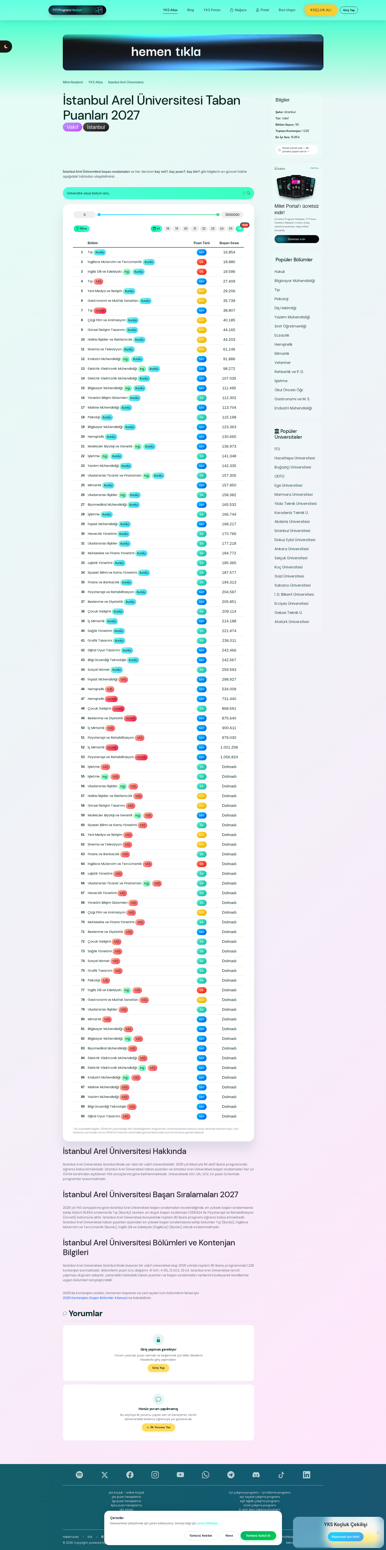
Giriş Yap (158, 1367)
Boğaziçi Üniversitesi (293, 467)
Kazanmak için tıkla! (346, 1536)
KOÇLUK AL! (320, 10)
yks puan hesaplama (126, 1497)
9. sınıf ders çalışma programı (259, 1510)
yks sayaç (126, 1510)
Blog (190, 10)
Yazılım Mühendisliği (292, 317)
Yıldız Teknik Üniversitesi (296, 503)
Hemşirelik (283, 344)
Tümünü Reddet (200, 1535)
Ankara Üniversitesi (292, 549)
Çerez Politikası (283, 1537)
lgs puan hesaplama (126, 1501)
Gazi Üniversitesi (289, 576)
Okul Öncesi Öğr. (289, 389)
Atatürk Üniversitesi (292, 621)
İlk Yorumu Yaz (160, 1427)
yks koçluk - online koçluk (126, 1493)
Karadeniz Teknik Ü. (291, 512)
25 (230, 228)
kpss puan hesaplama (126, 1505)
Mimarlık (282, 353)
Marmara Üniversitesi (294, 494)
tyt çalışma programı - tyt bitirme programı (259, 1493)
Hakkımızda (71, 1537)
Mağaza (240, 10)
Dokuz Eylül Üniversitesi (295, 539)
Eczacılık (282, 335)
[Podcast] (102, 1537)
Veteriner (283, 362)
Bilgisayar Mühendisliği (295, 280)
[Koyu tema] (6, 46)
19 (176, 228)
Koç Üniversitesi (289, 567)
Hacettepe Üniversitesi (295, 458)
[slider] (98, 214)
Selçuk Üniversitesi (291, 558)
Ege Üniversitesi (288, 485)
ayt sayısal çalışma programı (260, 1497)
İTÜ (277, 448)
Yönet (229, 1535)
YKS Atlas (170, 10)
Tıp (277, 289)
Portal (264, 10)
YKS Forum (212, 10)
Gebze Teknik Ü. (288, 612)
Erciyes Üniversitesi (291, 603)
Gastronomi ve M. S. (292, 399)
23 (213, 228)
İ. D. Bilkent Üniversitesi (294, 594)
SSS (89, 1537)
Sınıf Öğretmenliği (290, 326)
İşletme (281, 380)
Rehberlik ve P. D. (289, 371)
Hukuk (280, 271)
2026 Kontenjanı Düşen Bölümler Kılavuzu (95, 1298)
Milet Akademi (73, 82)
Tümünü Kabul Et (258, 1535)
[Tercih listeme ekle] (77, 252)
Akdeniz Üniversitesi (292, 521)
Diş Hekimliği (285, 307)
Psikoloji (281, 298)
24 (222, 228)
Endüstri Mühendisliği (293, 408)
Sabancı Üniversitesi (293, 585)
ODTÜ (279, 476)
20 (185, 228)
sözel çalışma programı (259, 1505)
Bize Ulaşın (287, 10)
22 (203, 228)
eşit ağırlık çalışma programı (259, 1501)
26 (239, 228)
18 (167, 228)
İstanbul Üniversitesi (292, 530)
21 (195, 228)
